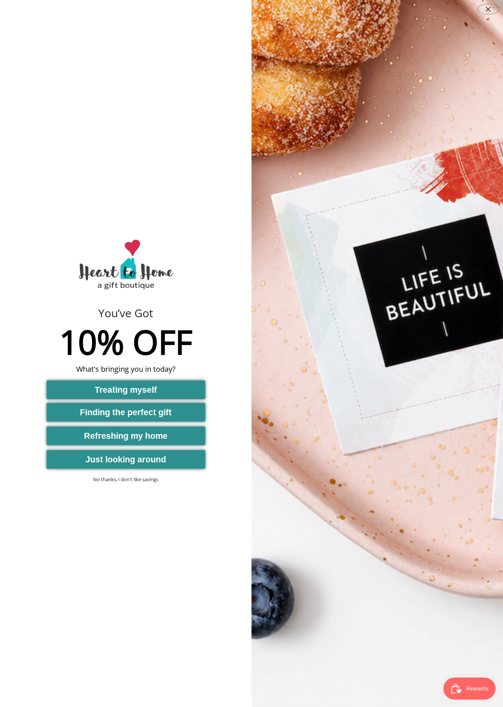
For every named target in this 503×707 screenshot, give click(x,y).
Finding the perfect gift (126, 412)
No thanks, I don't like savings (125, 479)
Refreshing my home (126, 436)
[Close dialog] (488, 9)
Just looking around (125, 459)
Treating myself (126, 390)
